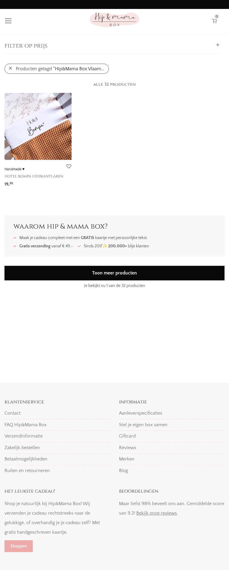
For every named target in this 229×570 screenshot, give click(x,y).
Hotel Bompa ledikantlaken (33, 176)
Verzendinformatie (23, 436)
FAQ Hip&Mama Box (25, 424)
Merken (126, 459)
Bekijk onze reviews (156, 513)
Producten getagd (60, 68)
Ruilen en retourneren (27, 470)
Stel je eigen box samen (143, 424)
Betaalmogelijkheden (25, 459)
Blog (123, 470)
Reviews (127, 447)
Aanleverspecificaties (140, 413)
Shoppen (18, 546)
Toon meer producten (114, 273)
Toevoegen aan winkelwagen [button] (31, 182)
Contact (12, 413)
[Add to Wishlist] (69, 166)
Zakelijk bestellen (22, 447)
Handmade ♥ (14, 169)
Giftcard (127, 436)
